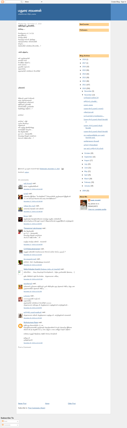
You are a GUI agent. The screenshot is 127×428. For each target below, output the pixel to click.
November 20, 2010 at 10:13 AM (33, 343)
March (86, 179)
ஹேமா (26, 216)
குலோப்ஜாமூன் (89, 112)
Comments (6, 425)
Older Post (72, 403)
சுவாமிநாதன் (28, 283)
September (88, 157)
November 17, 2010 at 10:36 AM (33, 201)
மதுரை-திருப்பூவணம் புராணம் (93, 108)
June (86, 168)
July (86, 164)
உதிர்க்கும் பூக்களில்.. (26, 26)
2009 (84, 191)
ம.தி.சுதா (27, 296)
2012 (84, 81)
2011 (84, 85)
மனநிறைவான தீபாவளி (91, 141)
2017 (84, 63)
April (86, 175)
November (88, 95)
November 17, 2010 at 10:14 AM (33, 189)
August (87, 160)
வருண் (26, 193)
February (87, 182)
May (86, 171)
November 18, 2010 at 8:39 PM (33, 308)
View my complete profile (97, 209)
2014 (84, 74)
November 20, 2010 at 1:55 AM (33, 318)
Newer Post (22, 403)
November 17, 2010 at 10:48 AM (33, 211)
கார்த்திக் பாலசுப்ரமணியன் (33, 312)
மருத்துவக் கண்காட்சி (91, 98)
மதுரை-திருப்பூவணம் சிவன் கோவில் (96, 131)
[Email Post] (62, 169)
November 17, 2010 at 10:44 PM (33, 244)
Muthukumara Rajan (31, 322)
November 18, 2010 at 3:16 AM (33, 254)
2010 (84, 88)
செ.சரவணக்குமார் (30, 259)
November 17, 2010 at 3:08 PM (33, 223)
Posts (5, 421)
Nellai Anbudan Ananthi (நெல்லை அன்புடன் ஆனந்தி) (42, 269)
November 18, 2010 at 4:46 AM (33, 265)
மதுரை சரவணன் (30, 10)
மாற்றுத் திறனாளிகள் (91, 145)
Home (47, 403)
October (87, 153)
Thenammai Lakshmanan (33, 228)
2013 (84, 77)
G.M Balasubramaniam (32, 249)
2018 (84, 59)
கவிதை (27, 172)
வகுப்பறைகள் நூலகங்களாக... (94, 116)
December (88, 91)
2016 (84, 67)
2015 (84, 70)
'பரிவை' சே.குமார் (29, 206)
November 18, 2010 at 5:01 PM (33, 291)
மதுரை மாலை (88, 105)
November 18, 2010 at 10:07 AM (33, 279)
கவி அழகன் (28, 183)
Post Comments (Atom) (36, 408)
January (87, 186)
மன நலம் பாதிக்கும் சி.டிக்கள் (93, 148)
